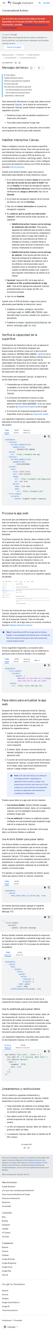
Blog (3, 1217)
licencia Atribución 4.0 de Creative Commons (25, 1160)
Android (5, 1247)
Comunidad (6, 1206)
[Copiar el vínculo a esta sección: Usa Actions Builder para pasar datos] (46, 839)
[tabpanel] (26, 469)
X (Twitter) (6, 1233)
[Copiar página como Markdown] (39, 68)
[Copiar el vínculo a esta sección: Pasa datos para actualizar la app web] (10, 704)
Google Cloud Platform (11, 1302)
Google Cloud (7, 1267)
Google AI (5, 1306)
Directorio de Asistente (11, 1198)
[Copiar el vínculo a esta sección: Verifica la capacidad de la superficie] (17, 339)
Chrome (5, 1251)
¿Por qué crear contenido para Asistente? (18, 1190)
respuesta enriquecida (27, 407)
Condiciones (6, 1320)
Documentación (11, 58)
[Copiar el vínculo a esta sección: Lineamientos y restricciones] (42, 1089)
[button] (7, 431)
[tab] (7, 431)
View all (5, 1275)
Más (36, 660)
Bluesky (5, 1221)
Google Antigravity (9, 1263)
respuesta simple (40, 414)
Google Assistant (33, 55)
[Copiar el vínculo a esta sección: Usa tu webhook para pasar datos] (42, 1009)
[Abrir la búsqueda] (39, 2)
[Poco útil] (19, 63)
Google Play (6, 1271)
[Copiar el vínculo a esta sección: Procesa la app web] (30, 513)
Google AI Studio (8, 1259)
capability (41, 354)
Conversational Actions (15, 10)
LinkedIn (5, 1229)
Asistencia (6, 1202)
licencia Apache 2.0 (36, 1163)
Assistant (27, 3)
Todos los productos (10, 1310)
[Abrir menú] (3, 3)
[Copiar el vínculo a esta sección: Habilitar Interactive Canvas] (41, 140)
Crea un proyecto (17, 167)
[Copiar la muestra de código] (49, 436)
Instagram (6, 1225)
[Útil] (16, 63)
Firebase (5, 1255)
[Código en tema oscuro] (45, 436)
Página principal (7, 55)
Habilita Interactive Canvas (20, 625)
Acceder (46, 3)
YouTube (5, 1237)
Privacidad (18, 1320)
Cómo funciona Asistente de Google (16, 1194)
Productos (20, 55)
